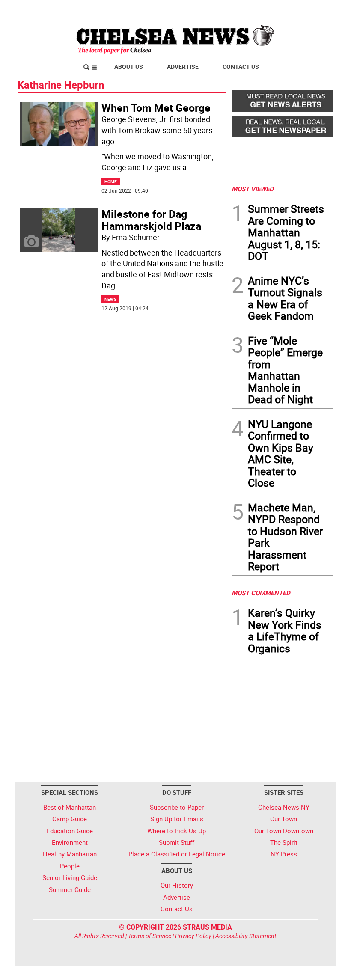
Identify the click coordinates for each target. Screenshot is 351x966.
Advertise (183, 66)
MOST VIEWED (253, 188)
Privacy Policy (193, 936)
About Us (128, 66)
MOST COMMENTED (261, 593)
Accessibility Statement (246, 936)
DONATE (312, 9)
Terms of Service (149, 936)
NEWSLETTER (264, 9)
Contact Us (241, 66)
